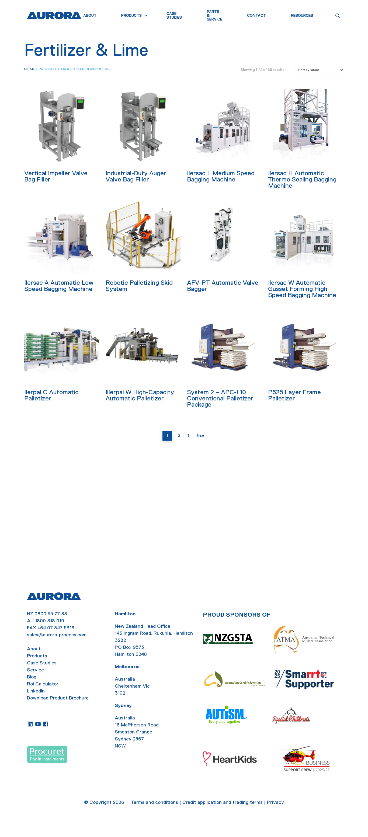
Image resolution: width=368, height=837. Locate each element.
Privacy (275, 802)
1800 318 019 (49, 620)
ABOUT (89, 15)
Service (35, 670)
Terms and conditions (154, 802)
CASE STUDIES (174, 15)
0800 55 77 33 (50, 613)
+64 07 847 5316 (55, 627)
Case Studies (42, 663)
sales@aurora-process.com (56, 634)
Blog (31, 677)
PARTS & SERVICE (214, 15)
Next (200, 435)
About (34, 648)
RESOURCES (302, 15)
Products (37, 655)
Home (29, 69)
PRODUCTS (131, 15)
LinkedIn (36, 691)
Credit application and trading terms (222, 802)
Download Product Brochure (58, 698)
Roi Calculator (42, 684)
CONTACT (256, 15)
